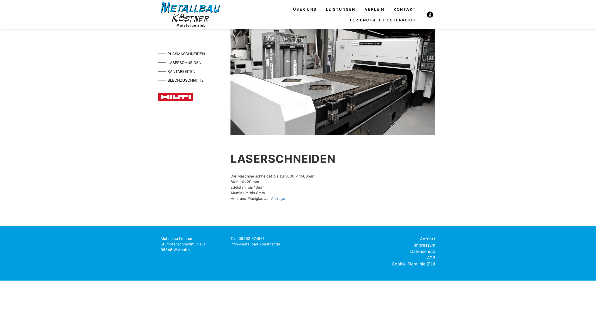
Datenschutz (422, 251)
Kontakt (405, 9)
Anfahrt (427, 238)
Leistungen (341, 9)
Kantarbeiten (181, 71)
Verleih (375, 9)
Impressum (424, 245)
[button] (235, 82)
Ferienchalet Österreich (383, 20)
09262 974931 (251, 238)
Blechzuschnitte (186, 80)
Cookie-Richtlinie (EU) (413, 263)
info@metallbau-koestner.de (255, 244)
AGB (431, 257)
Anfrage (278, 198)
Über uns (305, 9)
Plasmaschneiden (186, 53)
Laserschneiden (184, 62)
